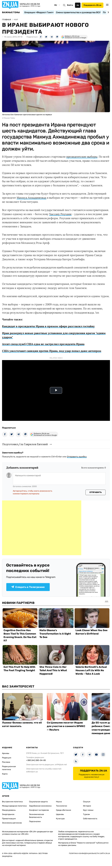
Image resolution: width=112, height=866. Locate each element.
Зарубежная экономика (40, 806)
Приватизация (9, 818)
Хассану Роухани (60, 214)
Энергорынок (8, 814)
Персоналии (35, 821)
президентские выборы (81, 156)
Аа (78, 5)
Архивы (5, 753)
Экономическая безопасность (36, 815)
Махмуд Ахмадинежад (31, 197)
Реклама (6, 762)
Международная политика (14, 806)
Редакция (6, 758)
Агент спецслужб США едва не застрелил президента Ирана (43, 344)
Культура (60, 818)
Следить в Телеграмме (30, 587)
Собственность (90, 818)
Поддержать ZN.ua (92, 5)
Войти (70, 5)
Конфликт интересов (39, 810)
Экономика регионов (12, 823)
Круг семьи (88, 810)
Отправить (95, 492)
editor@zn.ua (32, 772)
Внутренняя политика (12, 801)
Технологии (61, 806)
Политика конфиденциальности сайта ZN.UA (89, 853)
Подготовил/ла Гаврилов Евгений (25, 444)
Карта (5, 774)
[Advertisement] (41, 527)
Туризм (86, 814)
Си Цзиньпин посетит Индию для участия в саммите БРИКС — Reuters (66, 726)
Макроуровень (9, 810)
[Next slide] (108, 12)
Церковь (60, 814)
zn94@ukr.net (61, 764)
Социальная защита (38, 801)
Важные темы (11, 12)
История (87, 806)
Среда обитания (63, 810)
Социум (86, 801)
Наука (59, 801)
